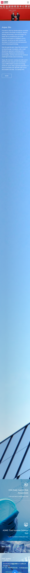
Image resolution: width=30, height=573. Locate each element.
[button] (13, 18)
